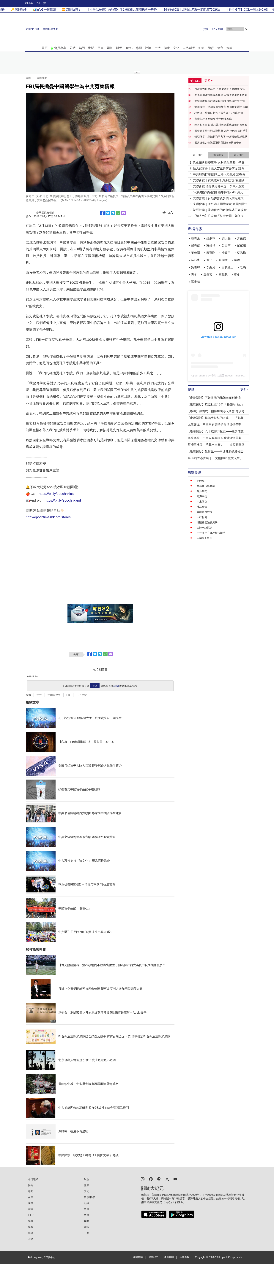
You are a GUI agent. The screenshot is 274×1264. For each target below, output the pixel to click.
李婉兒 (210, 267)
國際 (110, 48)
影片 (30, 1185)
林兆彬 (195, 260)
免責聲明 (169, 1257)
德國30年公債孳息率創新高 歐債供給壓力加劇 (221, 106)
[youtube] (175, 1178)
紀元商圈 (217, 29)
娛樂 (229, 48)
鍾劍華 (210, 238)
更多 (237, 274)
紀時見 (200, 480)
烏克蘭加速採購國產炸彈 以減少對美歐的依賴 (220, 94)
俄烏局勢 (202, 506)
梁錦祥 (210, 245)
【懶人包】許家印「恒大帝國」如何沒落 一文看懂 (220, 216)
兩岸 (100, 48)
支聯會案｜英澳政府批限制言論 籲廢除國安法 (220, 181)
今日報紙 (33, 1179)
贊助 (206, 29)
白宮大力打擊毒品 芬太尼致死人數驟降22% (219, 89)
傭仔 (209, 260)
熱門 (82, 48)
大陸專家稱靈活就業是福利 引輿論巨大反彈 (219, 100)
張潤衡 (223, 260)
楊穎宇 (226, 252)
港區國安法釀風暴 (207, 522)
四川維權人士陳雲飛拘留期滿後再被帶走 (217, 142)
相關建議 (138, 1257)
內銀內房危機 (204, 512)
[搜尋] (246, 29)
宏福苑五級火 (204, 538)
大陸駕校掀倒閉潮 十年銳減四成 (213, 118)
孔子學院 (81, 695)
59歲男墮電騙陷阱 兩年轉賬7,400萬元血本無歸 (219, 193)
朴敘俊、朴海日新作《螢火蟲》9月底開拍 (218, 112)
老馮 (243, 267)
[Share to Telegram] (113, 213)
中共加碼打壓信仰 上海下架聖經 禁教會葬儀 (220, 175)
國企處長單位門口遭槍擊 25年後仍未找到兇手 (221, 130)
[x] (167, 1178)
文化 (176, 48)
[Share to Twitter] (107, 213)
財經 (119, 48)
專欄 (139, 48)
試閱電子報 (32, 29)
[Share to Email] (123, 213)
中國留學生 (54, 695)
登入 (94, 685)
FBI (68, 695)
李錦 (237, 260)
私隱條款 (184, 1257)
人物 (30, 1238)
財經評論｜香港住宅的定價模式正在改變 (220, 210)
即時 (72, 48)
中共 (39, 695)
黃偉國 (195, 252)
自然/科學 (188, 48)
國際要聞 (42, 78)
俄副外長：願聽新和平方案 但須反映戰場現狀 (220, 136)
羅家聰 (241, 245)
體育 (211, 48)
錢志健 (195, 245)
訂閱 (116, 685)
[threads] (159, 1178)
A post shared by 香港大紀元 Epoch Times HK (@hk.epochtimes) (229, 375)
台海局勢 (202, 491)
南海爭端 (202, 496)
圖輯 (86, 1226)
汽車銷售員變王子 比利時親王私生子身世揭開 (220, 163)
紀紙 (201, 48)
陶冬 (194, 274)
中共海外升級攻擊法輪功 (211, 532)
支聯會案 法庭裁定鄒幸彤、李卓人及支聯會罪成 (220, 187)
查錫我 (223, 274)
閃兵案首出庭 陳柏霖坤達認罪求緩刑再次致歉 (220, 124)
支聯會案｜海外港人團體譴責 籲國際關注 (220, 204)
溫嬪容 (207, 274)
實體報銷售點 (50, 29)
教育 (220, 48)
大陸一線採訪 (204, 527)
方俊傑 (241, 238)
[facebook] (151, 1178)
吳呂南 (226, 245)
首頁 (45, 48)
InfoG (129, 48)
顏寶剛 (210, 252)
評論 (148, 48)
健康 (167, 48)
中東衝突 (202, 501)
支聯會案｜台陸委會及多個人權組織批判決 (220, 199)
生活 (157, 48)
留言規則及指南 (32, 676)
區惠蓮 (195, 281)
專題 (30, 1226)
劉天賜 (226, 238)
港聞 (91, 48)
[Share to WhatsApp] (118, 213)
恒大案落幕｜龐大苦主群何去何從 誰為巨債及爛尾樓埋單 (220, 169)
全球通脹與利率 (206, 485)
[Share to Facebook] (102, 213)
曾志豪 (195, 238)
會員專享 (60, 48)
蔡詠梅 (241, 252)
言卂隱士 (228, 267)
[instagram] (142, 1178)
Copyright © (202, 1257)
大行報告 (202, 517)
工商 (86, 1232)
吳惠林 (195, 267)
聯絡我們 (153, 1257)
